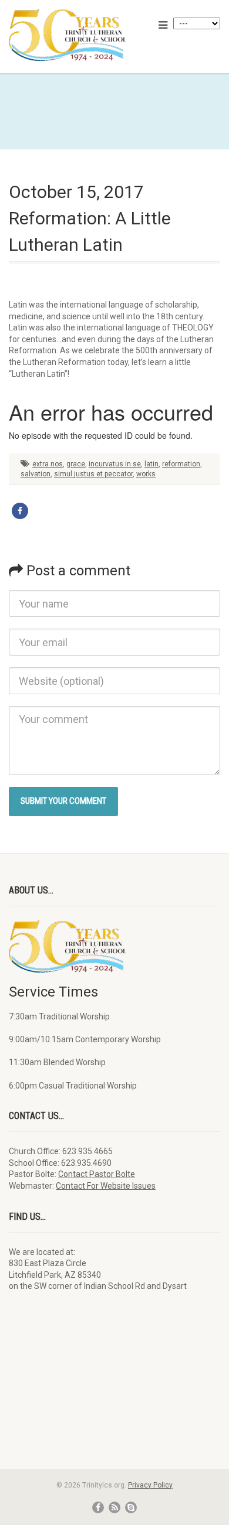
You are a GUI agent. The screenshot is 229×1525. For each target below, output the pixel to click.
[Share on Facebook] (20, 511)
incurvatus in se (115, 464)
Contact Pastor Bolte (96, 1174)
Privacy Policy (150, 1485)
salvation (35, 474)
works (146, 474)
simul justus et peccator (93, 474)
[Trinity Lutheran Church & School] (76, 35)
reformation (181, 464)
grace (75, 464)
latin (151, 464)
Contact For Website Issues (106, 1185)
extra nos (47, 464)
